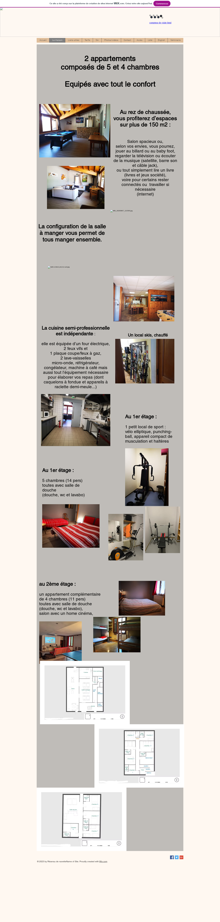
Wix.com (103, 861)
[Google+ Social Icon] (181, 857)
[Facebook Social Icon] (172, 857)
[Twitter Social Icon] (177, 857)
